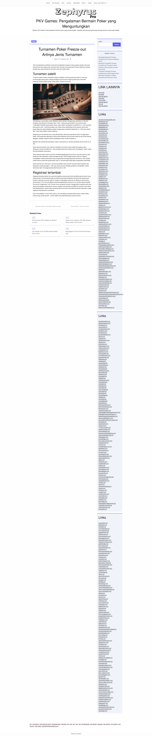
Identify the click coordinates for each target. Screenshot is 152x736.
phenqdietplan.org (104, 471)
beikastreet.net (103, 525)
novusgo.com (102, 220)
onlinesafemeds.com (104, 355)
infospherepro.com (104, 209)
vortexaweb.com (103, 156)
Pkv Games (55, 3)
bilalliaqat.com (103, 277)
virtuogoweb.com (103, 350)
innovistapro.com (103, 182)
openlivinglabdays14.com (106, 418)
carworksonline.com (104, 553)
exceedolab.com (103, 195)
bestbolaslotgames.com (105, 264)
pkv (31, 724)
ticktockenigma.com (104, 230)
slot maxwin (106, 724)
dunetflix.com (102, 475)
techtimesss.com (103, 555)
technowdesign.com (104, 431)
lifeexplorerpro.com (104, 218)
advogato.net (102, 580)
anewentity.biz (103, 621)
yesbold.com (102, 338)
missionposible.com (104, 690)
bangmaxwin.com (103, 642)
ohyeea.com (102, 488)
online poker (102, 100)
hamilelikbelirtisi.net (104, 190)
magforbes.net (103, 570)
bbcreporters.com (103, 408)
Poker (84, 3)
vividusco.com (103, 146)
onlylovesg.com (103, 254)
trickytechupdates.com (105, 699)
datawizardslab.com (104, 203)
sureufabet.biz (102, 388)
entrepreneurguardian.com (106, 268)
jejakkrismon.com (103, 606)
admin (56, 59)
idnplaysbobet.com (104, 260)
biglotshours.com (103, 352)
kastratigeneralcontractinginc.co (107, 414)
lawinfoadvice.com (104, 469)
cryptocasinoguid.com (105, 410)
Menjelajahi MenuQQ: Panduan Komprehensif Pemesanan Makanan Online (109, 59)
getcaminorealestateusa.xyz (106, 307)
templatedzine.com (104, 467)
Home (48, 3)
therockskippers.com (104, 675)
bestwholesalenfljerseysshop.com (108, 416)
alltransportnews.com (105, 405)
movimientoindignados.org (106, 477)
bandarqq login (56, 724)
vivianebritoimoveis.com (105, 568)
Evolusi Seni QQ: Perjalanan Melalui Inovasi (44, 221)
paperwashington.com (105, 271)
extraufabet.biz (103, 376)
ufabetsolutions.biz (104, 380)
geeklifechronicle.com (105, 207)
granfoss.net (102, 677)
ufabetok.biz (102, 397)
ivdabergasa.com (103, 437)
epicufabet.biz (102, 393)
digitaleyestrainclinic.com (106, 688)
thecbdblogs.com (103, 705)
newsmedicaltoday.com (105, 283)
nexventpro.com (103, 169)
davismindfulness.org (105, 302)
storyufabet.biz (103, 391)
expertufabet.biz (103, 363)
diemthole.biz (102, 608)
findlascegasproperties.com (106, 245)
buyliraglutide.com (104, 353)
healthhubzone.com (104, 340)
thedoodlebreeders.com (105, 456)
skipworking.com (103, 599)
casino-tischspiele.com (105, 591)
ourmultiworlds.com (104, 529)
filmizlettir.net (102, 527)
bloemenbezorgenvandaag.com (107, 629)
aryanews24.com (103, 424)
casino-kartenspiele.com (105, 587)
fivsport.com (102, 465)
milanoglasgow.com (104, 669)
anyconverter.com (103, 603)
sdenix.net (101, 574)
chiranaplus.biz (103, 663)
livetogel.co (102, 241)
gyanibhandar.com (104, 357)
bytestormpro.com (104, 222)
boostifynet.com (103, 167)
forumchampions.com (105, 536)
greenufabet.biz (103, 372)
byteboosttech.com (104, 346)
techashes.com (103, 325)
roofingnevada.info (104, 285)
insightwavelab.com (104, 216)
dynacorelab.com (103, 140)
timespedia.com (103, 604)
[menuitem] (48, 3)
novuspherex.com (104, 159)
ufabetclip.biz (102, 361)
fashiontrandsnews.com (105, 407)
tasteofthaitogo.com (104, 633)
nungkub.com (102, 492)
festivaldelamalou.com (105, 540)
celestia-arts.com (103, 534)
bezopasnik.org (103, 637)
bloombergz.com (103, 584)
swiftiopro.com (103, 188)
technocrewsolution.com (105, 565)
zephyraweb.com (103, 154)
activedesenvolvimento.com (106, 256)
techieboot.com (103, 333)
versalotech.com (103, 192)
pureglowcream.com (104, 627)
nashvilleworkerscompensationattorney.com (111, 294)
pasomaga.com (103, 501)
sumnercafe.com (103, 473)
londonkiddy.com (103, 298)
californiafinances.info (105, 650)
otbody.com (102, 593)
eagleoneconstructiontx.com (106, 250)
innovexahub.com (104, 139)
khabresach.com (103, 703)
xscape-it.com (102, 426)
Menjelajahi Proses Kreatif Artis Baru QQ (78, 232)
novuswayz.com (103, 175)
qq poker (63, 724)
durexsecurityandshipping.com (107, 433)
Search (100, 41)
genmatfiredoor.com (104, 243)
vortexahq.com (103, 148)
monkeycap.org (103, 572)
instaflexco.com (103, 180)
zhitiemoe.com (103, 490)
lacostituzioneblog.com (105, 486)
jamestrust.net (102, 595)
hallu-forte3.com (103, 671)
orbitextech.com (103, 235)
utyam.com (102, 484)
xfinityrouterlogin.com (105, 694)
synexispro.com (103, 288)
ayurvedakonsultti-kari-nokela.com (108, 420)
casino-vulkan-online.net (105, 682)
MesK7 (79, 733)
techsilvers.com (103, 462)
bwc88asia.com (103, 448)
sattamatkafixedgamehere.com (107, 266)
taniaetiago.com (103, 498)
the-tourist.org (102, 578)
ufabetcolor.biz (103, 374)
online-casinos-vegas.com (106, 692)
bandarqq (101, 94)
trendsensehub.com (104, 228)
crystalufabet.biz (103, 395)
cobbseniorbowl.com (104, 429)
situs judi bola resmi (45, 724)
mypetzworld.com (103, 443)
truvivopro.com (103, 144)
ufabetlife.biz (102, 378)
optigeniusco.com (103, 157)
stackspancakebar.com (105, 665)
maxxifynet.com (103, 137)
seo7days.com (103, 625)
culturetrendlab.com (104, 226)
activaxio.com (102, 197)
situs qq (101, 104)
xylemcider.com (103, 496)
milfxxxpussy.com (103, 479)
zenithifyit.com (103, 150)
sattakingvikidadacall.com (106, 262)
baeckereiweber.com (104, 321)
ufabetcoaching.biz (104, 300)
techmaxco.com (103, 194)
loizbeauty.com (103, 601)
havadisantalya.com (104, 329)
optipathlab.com (103, 127)
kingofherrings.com (104, 618)
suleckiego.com (103, 711)
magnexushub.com (104, 348)
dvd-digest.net (102, 659)
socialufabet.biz (103, 382)
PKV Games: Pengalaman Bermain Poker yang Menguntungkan (76, 23)
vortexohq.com (103, 213)
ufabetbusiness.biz (104, 371)
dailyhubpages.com (104, 258)
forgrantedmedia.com (104, 548)
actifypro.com (102, 176)
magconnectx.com (104, 286)
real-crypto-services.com (105, 441)
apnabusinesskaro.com (105, 709)
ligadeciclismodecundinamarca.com (109, 292)
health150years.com (104, 561)
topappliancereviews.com (106, 697)
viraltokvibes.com (103, 566)
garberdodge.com (103, 544)
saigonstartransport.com (105, 640)
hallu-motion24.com (104, 673)
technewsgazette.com (105, 614)
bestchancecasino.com (105, 275)
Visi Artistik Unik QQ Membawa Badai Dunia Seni (45, 232)
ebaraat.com (102, 342)
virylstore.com (102, 557)
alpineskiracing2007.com (106, 680)
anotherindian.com (104, 494)
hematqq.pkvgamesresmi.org (50, 726)
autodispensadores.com (105, 279)
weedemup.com (103, 273)
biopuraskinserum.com (105, 648)
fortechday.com (103, 305)
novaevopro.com (103, 161)
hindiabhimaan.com (104, 701)
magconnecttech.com (105, 237)
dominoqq (101, 92)
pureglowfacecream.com (105, 616)
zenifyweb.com (103, 239)
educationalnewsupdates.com (107, 120)
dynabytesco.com (103, 199)
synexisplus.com (103, 133)
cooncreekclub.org (104, 530)
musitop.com (102, 482)
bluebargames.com (104, 538)
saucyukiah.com (103, 523)
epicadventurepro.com (105, 214)
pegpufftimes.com (104, 532)
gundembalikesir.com (105, 334)
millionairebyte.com (104, 304)
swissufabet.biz (103, 369)
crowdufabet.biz (103, 401)
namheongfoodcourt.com (105, 667)
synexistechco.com (104, 142)
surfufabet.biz (102, 384)
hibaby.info (102, 269)
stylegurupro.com (103, 201)
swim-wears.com (103, 546)
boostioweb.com (103, 123)
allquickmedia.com (104, 612)
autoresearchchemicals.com (106, 707)
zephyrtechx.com (103, 171)
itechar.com (102, 336)
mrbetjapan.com (103, 620)
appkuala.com (102, 623)
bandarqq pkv (86, 724)
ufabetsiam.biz (103, 367)
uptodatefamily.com (104, 481)
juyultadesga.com (103, 439)
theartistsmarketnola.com (106, 661)
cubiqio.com (102, 205)
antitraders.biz (102, 422)
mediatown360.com (104, 686)
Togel (90, 3)
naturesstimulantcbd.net (105, 505)
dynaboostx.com (103, 178)
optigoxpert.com (103, 173)
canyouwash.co (103, 327)
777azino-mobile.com (105, 427)
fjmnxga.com (102, 639)
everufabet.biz (102, 399)
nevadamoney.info (104, 654)
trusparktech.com (103, 163)
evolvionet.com (103, 131)
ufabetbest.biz (102, 386)
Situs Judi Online (99, 3)
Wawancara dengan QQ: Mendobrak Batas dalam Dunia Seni (78, 221)
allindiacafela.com (104, 678)
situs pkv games (103, 96)
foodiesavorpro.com (104, 211)
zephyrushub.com (104, 125)
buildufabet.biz (103, 403)
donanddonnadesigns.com (106, 249)
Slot (63, 3)
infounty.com (102, 445)
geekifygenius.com (104, 233)
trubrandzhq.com (103, 165)
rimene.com (102, 656)
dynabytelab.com (103, 129)
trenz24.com (102, 597)
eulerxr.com (102, 231)
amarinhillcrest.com (104, 576)
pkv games (93, 724)
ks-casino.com (103, 452)
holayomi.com (102, 290)
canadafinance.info (104, 652)
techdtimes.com (103, 331)
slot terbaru (36, 724)
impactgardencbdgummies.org (107, 503)
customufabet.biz (103, 389)
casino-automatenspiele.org (106, 589)
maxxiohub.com (103, 152)
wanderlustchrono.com (105, 224)
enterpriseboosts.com (105, 585)
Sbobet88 (77, 3)
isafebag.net (102, 582)
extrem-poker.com (104, 450)
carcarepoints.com (104, 454)
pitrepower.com (103, 684)
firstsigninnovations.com (105, 542)
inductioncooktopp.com (105, 281)
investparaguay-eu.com (105, 446)
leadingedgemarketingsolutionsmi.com (109, 412)
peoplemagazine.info (104, 323)
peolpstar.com (102, 549)
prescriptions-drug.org (105, 563)
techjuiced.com (103, 344)
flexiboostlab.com (103, 184)
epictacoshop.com (104, 646)
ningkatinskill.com (104, 463)
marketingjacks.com (104, 695)
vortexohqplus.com (104, 186)
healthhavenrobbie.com (105, 247)
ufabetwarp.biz (103, 359)
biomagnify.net (103, 509)
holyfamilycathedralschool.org (107, 296)
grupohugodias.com (104, 458)
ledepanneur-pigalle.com (105, 658)
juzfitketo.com (102, 500)
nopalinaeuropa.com (104, 507)
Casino (69, 3)
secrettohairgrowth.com (105, 631)
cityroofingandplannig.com (106, 435)
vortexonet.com (103, 135)
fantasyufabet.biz (103, 365)
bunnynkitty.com (103, 635)
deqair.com (102, 460)
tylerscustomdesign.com (105, 551)
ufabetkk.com (102, 610)
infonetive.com (103, 644)
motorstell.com (103, 559)
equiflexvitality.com (104, 252)
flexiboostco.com (103, 121)
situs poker (38, 726)
